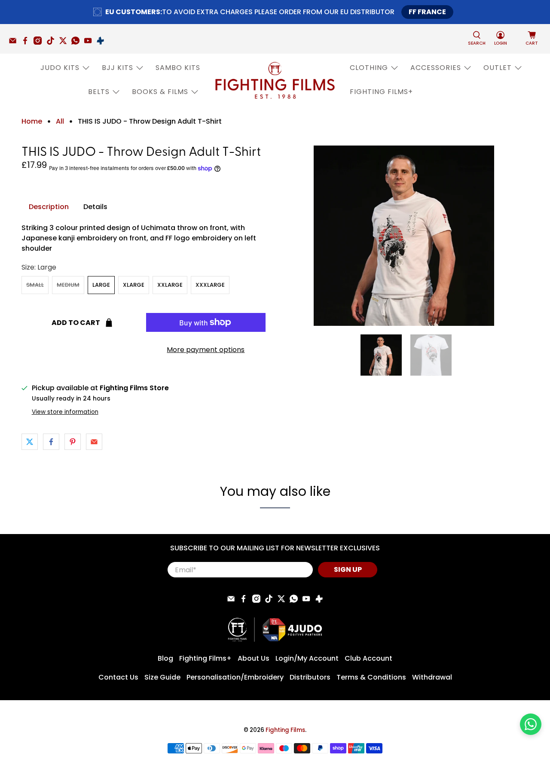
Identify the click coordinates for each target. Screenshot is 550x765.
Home (31, 121)
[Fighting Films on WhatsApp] (77, 42)
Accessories (435, 68)
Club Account (368, 658)
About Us (253, 658)
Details (95, 207)
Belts (99, 92)
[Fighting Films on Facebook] (27, 42)
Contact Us (118, 677)
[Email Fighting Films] (15, 42)
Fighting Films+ (381, 92)
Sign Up (348, 569)
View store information (65, 412)
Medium (68, 285)
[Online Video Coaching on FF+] (102, 42)
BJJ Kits (117, 68)
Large (101, 285)
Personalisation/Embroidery (235, 677)
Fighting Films (285, 730)
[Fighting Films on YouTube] (90, 42)
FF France (427, 12)
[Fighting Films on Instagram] (40, 42)
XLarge (133, 285)
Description (49, 207)
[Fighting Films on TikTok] (52, 42)
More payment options (205, 350)
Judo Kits (59, 68)
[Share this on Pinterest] (72, 442)
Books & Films (160, 92)
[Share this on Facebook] (51, 442)
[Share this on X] (29, 442)
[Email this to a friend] (94, 442)
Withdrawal (432, 677)
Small (35, 285)
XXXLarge (210, 285)
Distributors (310, 677)
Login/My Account (307, 658)
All (60, 121)
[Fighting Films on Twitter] (65, 42)
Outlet (497, 68)
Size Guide (162, 677)
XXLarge (170, 285)
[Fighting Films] (275, 80)
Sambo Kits (178, 68)
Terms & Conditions (371, 677)
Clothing (369, 68)
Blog (165, 658)
